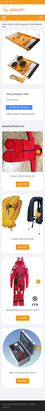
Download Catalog (19, 107)
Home (4, 24)
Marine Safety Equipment (18, 24)
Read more (22, 184)
